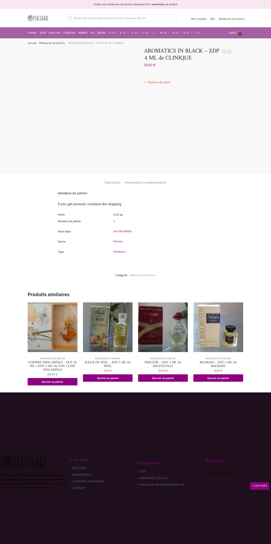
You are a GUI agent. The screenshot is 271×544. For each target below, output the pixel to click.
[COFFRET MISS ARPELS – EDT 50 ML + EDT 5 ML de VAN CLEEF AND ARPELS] (52, 327)
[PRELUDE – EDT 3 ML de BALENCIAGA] (163, 327)
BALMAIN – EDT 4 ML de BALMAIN (218, 364)
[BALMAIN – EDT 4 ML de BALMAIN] (218, 327)
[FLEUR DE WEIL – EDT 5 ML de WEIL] (108, 327)
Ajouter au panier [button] (52, 381)
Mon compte (198, 18)
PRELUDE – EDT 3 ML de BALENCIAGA (163, 364)
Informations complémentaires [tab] (145, 182)
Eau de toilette (122, 231)
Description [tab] (112, 182)
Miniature (119, 251)
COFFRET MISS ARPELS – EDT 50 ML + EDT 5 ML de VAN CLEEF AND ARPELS (52, 366)
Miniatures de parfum (231, 18)
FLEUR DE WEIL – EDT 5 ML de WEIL (108, 364)
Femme (118, 241)
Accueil (32, 43)
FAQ (212, 18)
